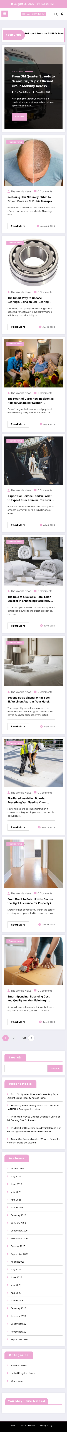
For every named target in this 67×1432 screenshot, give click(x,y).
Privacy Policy (45, 1425)
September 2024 (19, 1339)
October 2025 (18, 1246)
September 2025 (19, 1254)
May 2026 (16, 1192)
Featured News (17, 71)
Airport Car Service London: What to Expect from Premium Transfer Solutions (30, 498)
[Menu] (4, 14)
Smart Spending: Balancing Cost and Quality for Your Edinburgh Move (29, 999)
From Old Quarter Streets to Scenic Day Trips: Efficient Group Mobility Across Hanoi (33, 81)
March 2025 (17, 1300)
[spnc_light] (62, 15)
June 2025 (16, 1277)
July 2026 (16, 1176)
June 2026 (16, 1184)
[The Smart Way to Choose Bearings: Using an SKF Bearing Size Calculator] (33, 262)
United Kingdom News (23, 1373)
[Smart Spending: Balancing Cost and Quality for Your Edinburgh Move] (33, 960)
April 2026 (16, 1199)
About (13, 1425)
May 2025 (16, 1285)
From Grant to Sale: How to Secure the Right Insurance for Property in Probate (30, 901)
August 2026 (17, 1168)
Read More (19, 117)
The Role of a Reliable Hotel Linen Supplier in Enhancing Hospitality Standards (29, 599)
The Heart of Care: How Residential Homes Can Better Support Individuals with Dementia (31, 401)
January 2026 (18, 1222)
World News (17, 1381)
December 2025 (19, 1230)
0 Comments (45, 191)
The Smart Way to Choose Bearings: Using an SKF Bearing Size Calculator (28, 300)
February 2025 (18, 1308)
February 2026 (18, 1215)
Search (15, 1057)
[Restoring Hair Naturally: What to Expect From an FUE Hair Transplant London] (33, 161)
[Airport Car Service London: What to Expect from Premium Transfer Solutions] (33, 460)
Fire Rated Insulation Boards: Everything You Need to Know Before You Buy (27, 800)
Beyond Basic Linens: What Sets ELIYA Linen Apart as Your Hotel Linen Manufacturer (29, 700)
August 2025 (17, 1261)
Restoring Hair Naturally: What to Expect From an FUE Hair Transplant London (31, 199)
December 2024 (19, 1323)
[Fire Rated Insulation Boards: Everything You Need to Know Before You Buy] (33, 762)
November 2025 (19, 1238)
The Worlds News (22, 92)
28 (24, 1038)
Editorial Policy (28, 1425)
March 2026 (17, 1207)
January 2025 (18, 1316)
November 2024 (19, 1331)
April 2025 (16, 1292)
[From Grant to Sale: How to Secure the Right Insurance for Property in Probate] (33, 863)
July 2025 (16, 1269)
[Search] (56, 14)
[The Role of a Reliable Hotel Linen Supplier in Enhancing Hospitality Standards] (33, 561)
